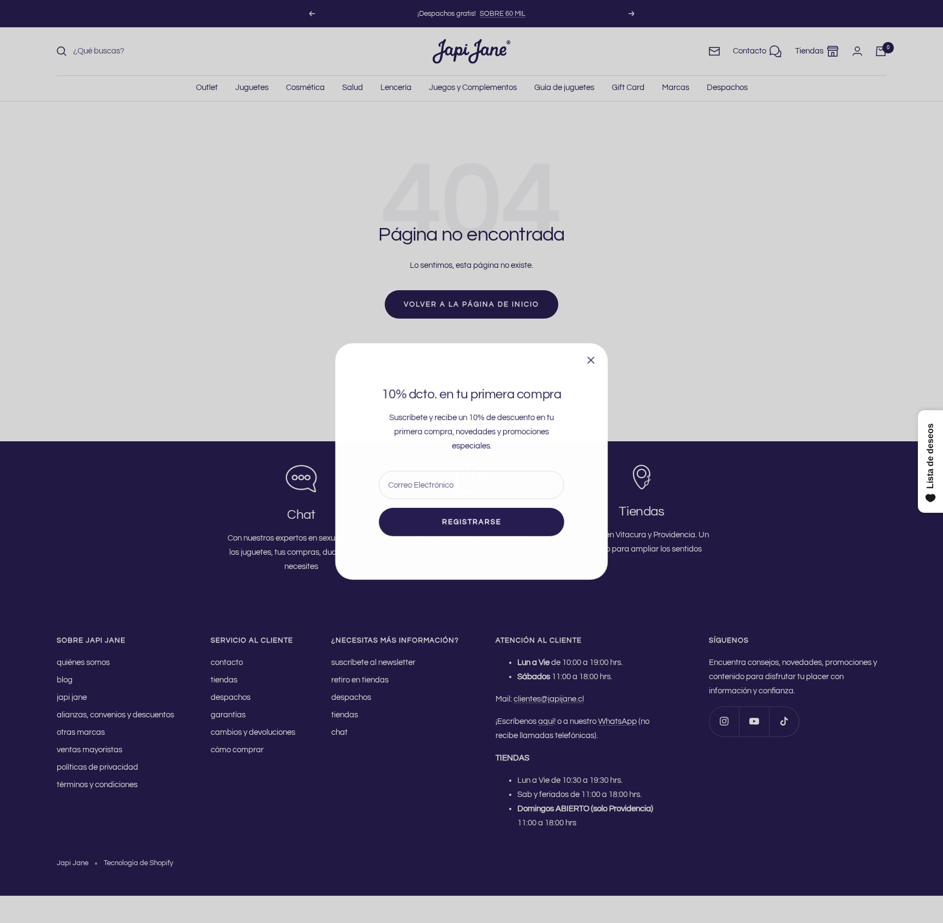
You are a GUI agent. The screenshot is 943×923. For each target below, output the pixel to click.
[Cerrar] (591, 360)
